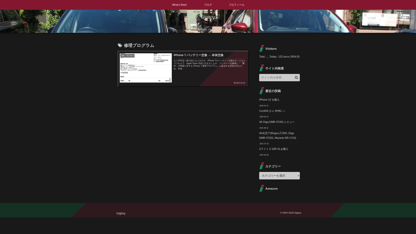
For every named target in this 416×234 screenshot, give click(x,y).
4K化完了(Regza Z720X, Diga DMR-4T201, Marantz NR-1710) (277, 135)
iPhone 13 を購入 (269, 99)
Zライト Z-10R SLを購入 (273, 149)
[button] (296, 77)
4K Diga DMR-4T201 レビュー (277, 122)
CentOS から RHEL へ (272, 111)
